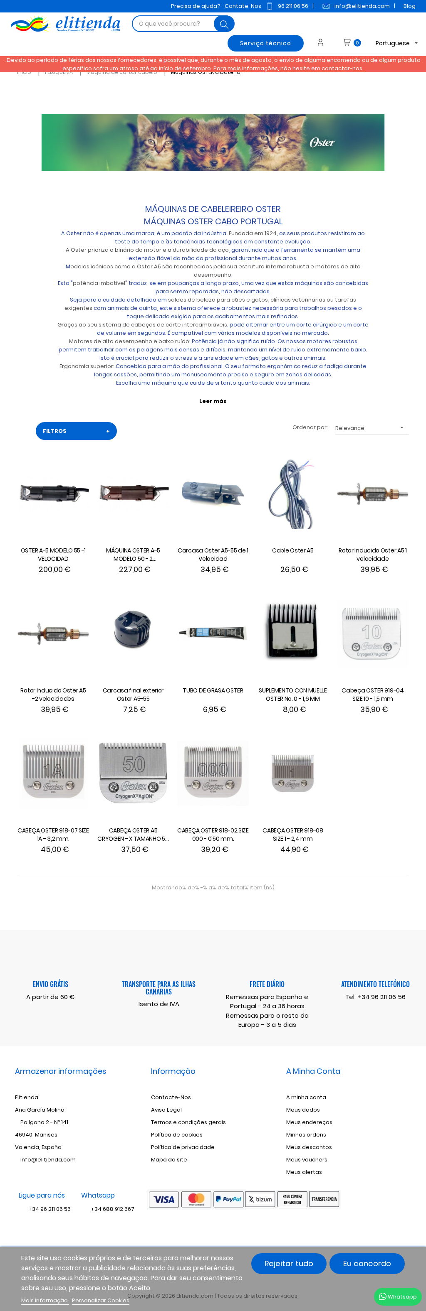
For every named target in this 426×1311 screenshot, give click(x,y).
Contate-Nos (243, 6)
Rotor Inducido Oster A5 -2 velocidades (53, 694)
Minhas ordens (306, 1135)
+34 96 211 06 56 (381, 996)
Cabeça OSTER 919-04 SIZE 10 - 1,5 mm (373, 694)
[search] (224, 23)
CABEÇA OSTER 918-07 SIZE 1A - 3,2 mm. (53, 834)
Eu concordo (367, 1263)
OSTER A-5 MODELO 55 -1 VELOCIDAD (53, 554)
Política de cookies (177, 1135)
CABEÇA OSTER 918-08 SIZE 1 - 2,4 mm (293, 834)
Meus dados (303, 1110)
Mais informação (45, 1300)
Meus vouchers (306, 1160)
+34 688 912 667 (111, 1209)
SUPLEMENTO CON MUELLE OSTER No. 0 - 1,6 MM (293, 694)
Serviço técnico (265, 43)
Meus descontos (309, 1147)
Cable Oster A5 (293, 550)
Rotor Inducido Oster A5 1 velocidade (373, 554)
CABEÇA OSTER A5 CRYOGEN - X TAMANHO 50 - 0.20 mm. (132, 835)
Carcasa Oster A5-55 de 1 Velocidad (213, 554)
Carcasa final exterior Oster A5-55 (133, 694)
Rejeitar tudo (289, 1263)
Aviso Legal (166, 1110)
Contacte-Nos (171, 1097)
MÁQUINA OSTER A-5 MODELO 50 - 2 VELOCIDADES (133, 555)
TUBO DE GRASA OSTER (213, 690)
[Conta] (323, 43)
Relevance (370, 428)
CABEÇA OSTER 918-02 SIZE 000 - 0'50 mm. (213, 834)
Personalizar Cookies (100, 1300)
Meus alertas (304, 1172)
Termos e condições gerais (188, 1122)
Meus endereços (309, 1122)
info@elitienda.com (362, 6)
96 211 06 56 (293, 6)
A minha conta (306, 1097)
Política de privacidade (183, 1147)
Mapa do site (169, 1160)
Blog (410, 6)
